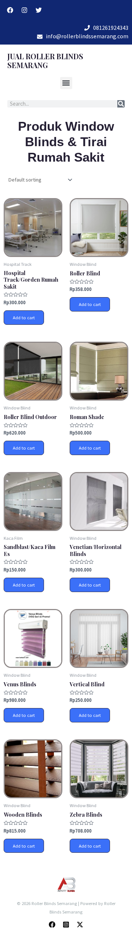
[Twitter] (80, 924)
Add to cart (24, 317)
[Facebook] (52, 924)
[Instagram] (66, 924)
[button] (66, 83)
